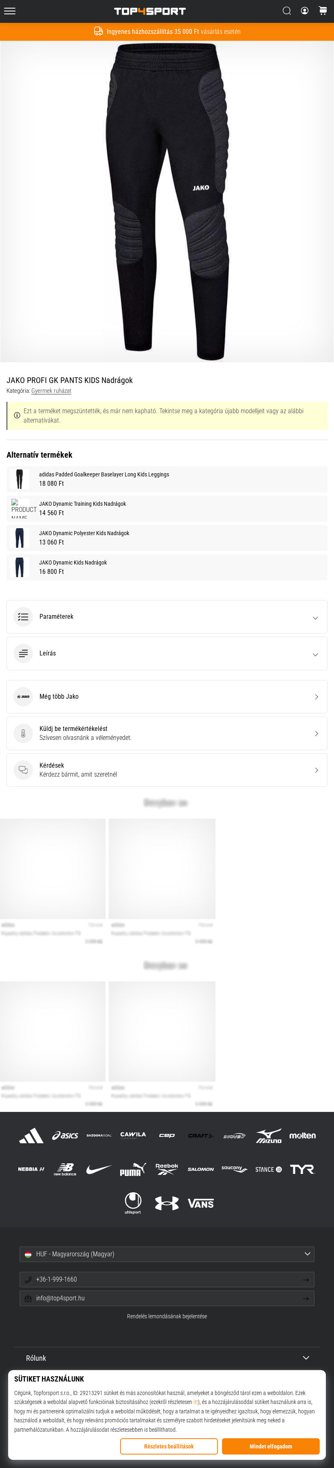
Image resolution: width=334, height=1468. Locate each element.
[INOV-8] (235, 1135)
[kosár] (323, 11)
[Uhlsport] (133, 1203)
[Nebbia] (31, 1169)
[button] (167, 616)
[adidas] (31, 1135)
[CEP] (167, 1135)
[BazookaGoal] (99, 1135)
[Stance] (269, 1169)
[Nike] (99, 1169)
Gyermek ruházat (51, 390)
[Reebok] (167, 1169)
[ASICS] (65, 1135)
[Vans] (201, 1203)
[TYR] (302, 1169)
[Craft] (201, 1135)
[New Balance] (65, 1169)
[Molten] (302, 1135)
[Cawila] (133, 1135)
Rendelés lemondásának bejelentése (167, 1316)
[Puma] (133, 1169)
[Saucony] (235, 1169)
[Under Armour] (167, 1203)
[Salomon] (201, 1169)
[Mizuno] (269, 1135)
